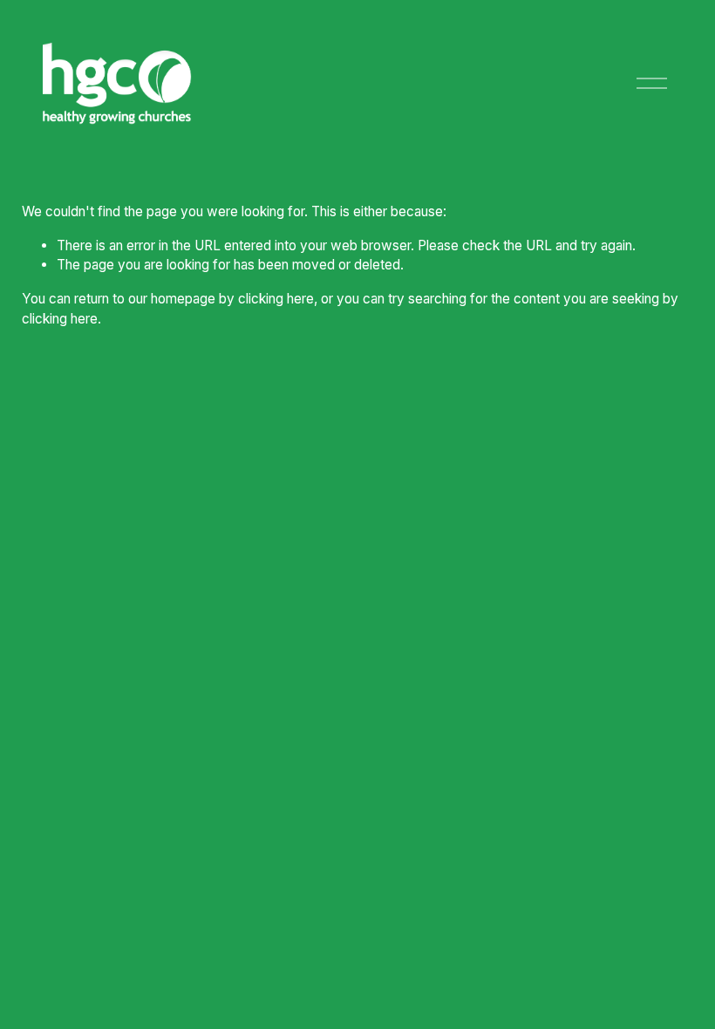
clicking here (276, 298)
